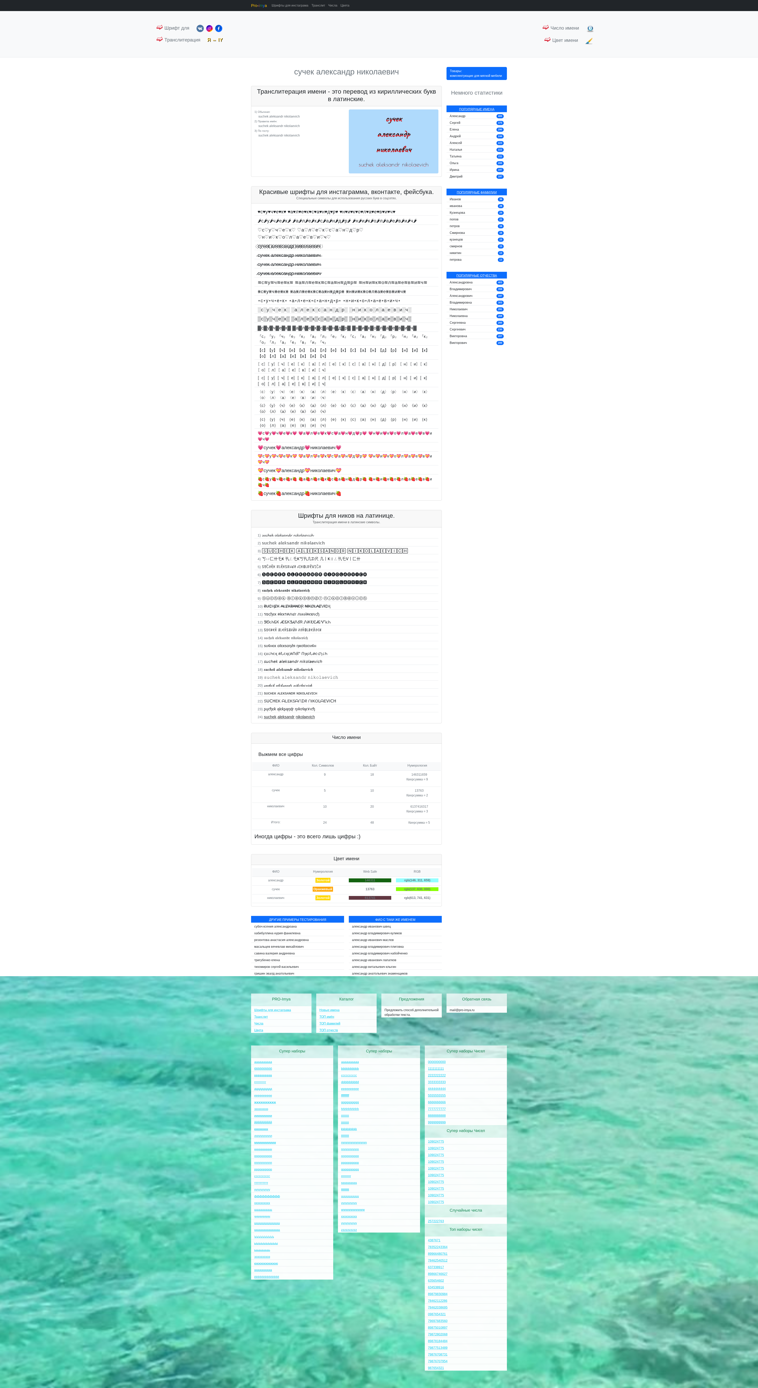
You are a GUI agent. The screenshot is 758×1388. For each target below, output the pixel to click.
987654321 (436, 1368)
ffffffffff (345, 1095)
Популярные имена (476, 109)
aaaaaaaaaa (350, 1062)
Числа (332, 5)
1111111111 (436, 1068)
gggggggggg (350, 1102)
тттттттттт (261, 1183)
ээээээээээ (262, 1256)
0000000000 (437, 1062)
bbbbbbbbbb (350, 1068)
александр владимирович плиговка (378, 946)
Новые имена (329, 1010)
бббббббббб (263, 1068)
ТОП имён (326, 1016)
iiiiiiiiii (345, 1115)
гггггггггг (260, 1082)
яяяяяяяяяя (263, 1270)
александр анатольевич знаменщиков (380, 973)
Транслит (318, 5)
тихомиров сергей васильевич (276, 966)
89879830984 (437, 1294)
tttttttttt (345, 1189)
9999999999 (437, 1122)
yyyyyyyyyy (349, 1223)
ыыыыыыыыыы (266, 1243)
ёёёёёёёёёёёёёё (266, 1277)
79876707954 (437, 1361)
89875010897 (437, 1327)
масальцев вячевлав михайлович (279, 946)
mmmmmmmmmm (354, 1142)
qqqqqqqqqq (350, 1169)
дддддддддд (263, 1089)
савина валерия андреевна (274, 953)
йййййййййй (263, 1122)
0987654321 (437, 1314)
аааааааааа (263, 1062)
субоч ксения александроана (275, 926)
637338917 (436, 1267)
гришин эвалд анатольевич (274, 973)
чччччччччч (262, 1216)
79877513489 (437, 1347)
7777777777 (437, 1109)
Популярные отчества (476, 275)
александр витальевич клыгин (374, 966)
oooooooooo (350, 1156)
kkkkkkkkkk (349, 1129)
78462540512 (437, 1260)
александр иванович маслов (373, 940)
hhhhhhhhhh (350, 1109)
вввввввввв (263, 1075)
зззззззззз (261, 1109)
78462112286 (437, 1300)
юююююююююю (266, 1263)
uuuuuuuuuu (350, 1196)
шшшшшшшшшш (267, 1223)
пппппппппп (263, 1162)
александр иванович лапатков (374, 960)
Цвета (345, 5)
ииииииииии (263, 1115)
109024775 (436, 1141)
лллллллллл (263, 1136)
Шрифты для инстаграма (290, 5)
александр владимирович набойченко (380, 953)
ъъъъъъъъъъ (264, 1236)
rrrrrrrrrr (346, 1176)
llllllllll (345, 1136)
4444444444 (437, 1089)
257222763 (436, 1221)
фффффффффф (267, 1196)
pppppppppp (350, 1162)
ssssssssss (349, 1183)
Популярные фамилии (477, 192)
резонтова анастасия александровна (281, 940)
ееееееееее (263, 1095)
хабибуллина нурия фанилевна (277, 933)
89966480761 (437, 1253)
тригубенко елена (267, 960)
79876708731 (437, 1354)
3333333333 (437, 1082)
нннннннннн (263, 1149)
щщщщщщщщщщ (267, 1230)
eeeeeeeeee (350, 1089)
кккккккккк (261, 1129)
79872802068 (437, 1334)
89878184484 (437, 1341)
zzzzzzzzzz (349, 1230)
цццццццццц (263, 1209)
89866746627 (437, 1274)
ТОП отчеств (328, 1030)
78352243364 (437, 1247)
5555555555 (437, 1095)
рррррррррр (263, 1169)
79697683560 (437, 1321)
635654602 (436, 1280)
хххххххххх (262, 1203)
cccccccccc (349, 1075)
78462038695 (437, 1307)
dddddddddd (350, 1082)
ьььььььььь (262, 1250)
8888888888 (437, 1115)
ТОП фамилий (329, 1023)
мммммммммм (265, 1142)
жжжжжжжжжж (265, 1102)
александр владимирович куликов (377, 933)
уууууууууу (262, 1189)
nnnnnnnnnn (350, 1149)
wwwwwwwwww (353, 1209)
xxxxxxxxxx (349, 1216)
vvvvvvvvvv (349, 1203)
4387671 (434, 1240)
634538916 (436, 1287)
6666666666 (437, 1102)
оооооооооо (263, 1156)
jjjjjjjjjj (345, 1122)
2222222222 (437, 1075)
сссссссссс (262, 1176)
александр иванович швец (371, 926)
